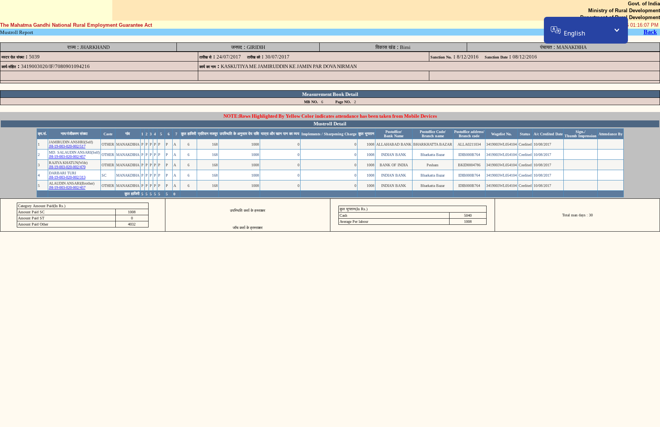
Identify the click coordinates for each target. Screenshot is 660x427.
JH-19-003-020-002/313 (67, 177)
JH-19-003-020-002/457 (67, 156)
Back (650, 32)
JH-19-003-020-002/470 (67, 167)
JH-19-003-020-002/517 (67, 146)
